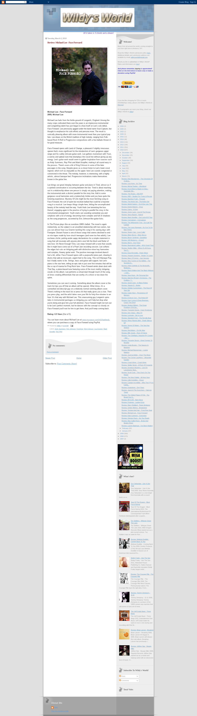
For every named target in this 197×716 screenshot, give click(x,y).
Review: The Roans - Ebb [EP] (132, 194)
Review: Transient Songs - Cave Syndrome (137, 310)
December (126, 152)
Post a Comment (53, 352)
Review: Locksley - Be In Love (132, 315)
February (125, 428)
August (124, 163)
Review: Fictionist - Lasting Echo (133, 402)
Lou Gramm (98, 329)
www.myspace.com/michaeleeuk (95, 320)
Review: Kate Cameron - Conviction (134, 415)
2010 (122, 150)
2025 (122, 129)
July (123, 166)
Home (78, 358)
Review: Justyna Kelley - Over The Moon (136, 355)
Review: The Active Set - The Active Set (135, 201)
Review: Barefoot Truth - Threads (133, 199)
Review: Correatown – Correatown (134, 220)
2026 (122, 126)
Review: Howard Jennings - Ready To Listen (137, 255)
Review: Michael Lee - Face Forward (134, 413)
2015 (122, 137)
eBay (131, 112)
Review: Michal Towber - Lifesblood (134, 186)
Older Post (107, 358)
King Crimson (88, 329)
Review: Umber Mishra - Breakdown (134, 408)
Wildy (56, 707)
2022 (122, 131)
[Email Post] (72, 325)
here (149, 53)
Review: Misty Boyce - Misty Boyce (134, 235)
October (125, 158)
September (126, 160)
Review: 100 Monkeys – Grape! (133, 240)
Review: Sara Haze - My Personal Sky (135, 275)
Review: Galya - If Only (130, 209)
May (123, 171)
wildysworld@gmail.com (139, 57)
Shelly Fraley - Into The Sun (140, 558)
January (125, 431)
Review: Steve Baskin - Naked (132, 215)
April (123, 173)
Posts (123, 676)
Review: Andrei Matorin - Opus (132, 207)
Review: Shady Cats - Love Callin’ (133, 232)
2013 (122, 142)
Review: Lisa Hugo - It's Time (132, 183)
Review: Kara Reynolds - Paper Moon (135, 253)
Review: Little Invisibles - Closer (133, 380)
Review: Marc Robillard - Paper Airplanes (136, 405)
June (124, 168)
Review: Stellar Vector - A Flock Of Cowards (137, 365)
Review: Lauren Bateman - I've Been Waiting (137, 426)
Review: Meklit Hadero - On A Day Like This (137, 204)
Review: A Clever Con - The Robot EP (135, 298)
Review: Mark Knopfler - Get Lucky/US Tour (137, 217)
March (124, 176)
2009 (122, 433)
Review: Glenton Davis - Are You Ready (135, 418)
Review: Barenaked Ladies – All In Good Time (137, 245)
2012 (122, 145)
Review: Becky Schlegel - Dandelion (134, 237)
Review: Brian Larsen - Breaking (142, 630)
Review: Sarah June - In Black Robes (135, 283)
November (126, 155)
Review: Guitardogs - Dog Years (133, 387)
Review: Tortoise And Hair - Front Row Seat (137, 410)
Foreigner (80, 329)
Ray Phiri (59, 332)
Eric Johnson (71, 329)
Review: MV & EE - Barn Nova (132, 400)
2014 (122, 139)
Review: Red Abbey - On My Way (133, 330)
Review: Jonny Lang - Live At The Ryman (136, 212)
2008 (122, 436)
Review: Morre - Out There (131, 243)
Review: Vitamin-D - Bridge (131, 285)
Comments (125, 680)
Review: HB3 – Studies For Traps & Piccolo (137, 196)
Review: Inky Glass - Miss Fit (132, 313)
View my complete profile (60, 711)
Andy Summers (60, 329)
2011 (122, 147)
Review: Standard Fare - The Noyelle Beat (136, 318)
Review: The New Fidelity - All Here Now (136, 377)
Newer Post (50, 358)
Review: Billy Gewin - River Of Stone (134, 333)
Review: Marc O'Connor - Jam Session (135, 258)
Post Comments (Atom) (67, 364)
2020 (122, 134)
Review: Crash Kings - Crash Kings (134, 362)
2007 (122, 439)
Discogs (120, 105)
